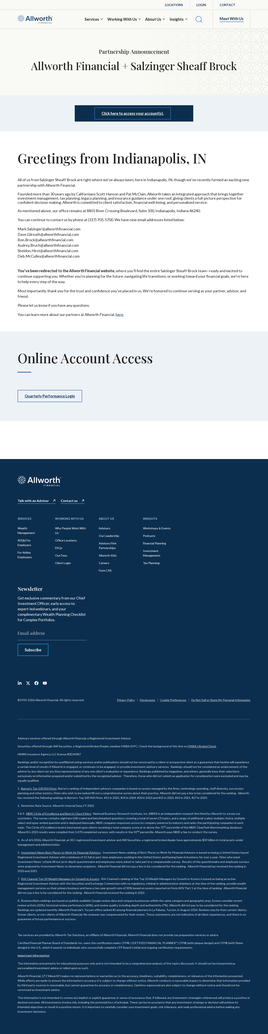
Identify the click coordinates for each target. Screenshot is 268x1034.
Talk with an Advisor (33, 501)
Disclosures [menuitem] (147, 700)
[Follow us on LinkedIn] (20, 683)
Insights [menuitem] (150, 518)
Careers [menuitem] (104, 563)
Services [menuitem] (24, 518)
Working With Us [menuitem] (69, 518)
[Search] (199, 19)
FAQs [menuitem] (58, 548)
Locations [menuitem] (174, 5)
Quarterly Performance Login (50, 396)
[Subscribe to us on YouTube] (45, 683)
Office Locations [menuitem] (66, 540)
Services (92, 19)
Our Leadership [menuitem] (109, 536)
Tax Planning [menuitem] (151, 563)
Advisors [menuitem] (104, 528)
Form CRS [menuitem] (105, 570)
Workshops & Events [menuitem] (157, 528)
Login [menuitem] (201, 5)
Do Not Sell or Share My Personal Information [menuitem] (220, 700)
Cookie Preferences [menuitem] (173, 700)
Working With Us (122, 19)
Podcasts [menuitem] (149, 536)
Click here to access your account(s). (133, 113)
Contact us (69, 501)
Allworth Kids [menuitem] (108, 555)
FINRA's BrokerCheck (202, 746)
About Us (153, 19)
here (119, 314)
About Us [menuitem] (106, 518)
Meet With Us (232, 19)
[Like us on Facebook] (36, 683)
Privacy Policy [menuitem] (126, 700)
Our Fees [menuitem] (61, 555)
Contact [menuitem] (227, 5)
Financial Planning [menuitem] (154, 543)
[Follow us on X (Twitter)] (28, 683)
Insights (177, 19)
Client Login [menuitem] (63, 563)
